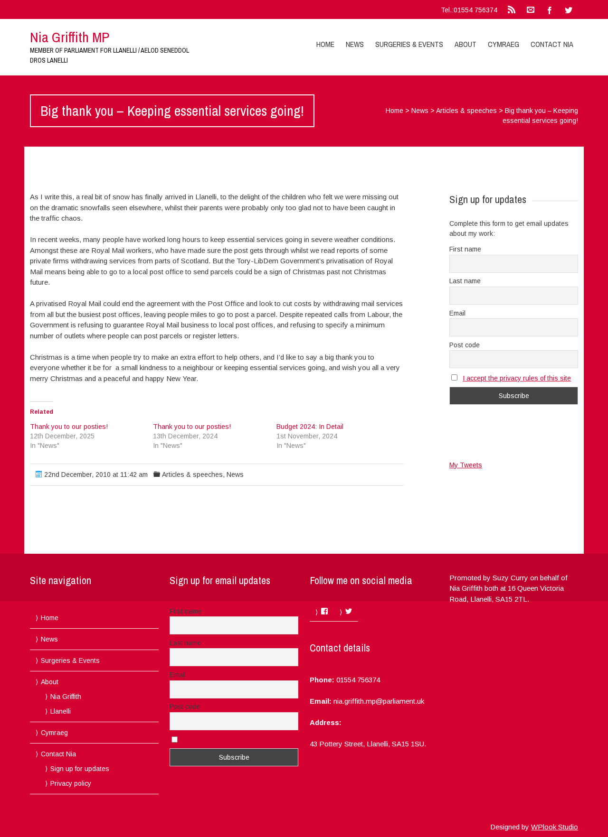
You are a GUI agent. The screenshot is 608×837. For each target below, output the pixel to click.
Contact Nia (552, 44)
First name (465, 249)
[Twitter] (568, 9)
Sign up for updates (79, 768)
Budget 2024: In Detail (309, 426)
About (465, 44)
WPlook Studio (554, 827)
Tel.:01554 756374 (469, 10)
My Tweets (465, 465)
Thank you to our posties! (69, 426)
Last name (465, 281)
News (355, 44)
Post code (464, 345)
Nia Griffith (65, 696)
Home (325, 44)
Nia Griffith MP (69, 37)
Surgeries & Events (409, 44)
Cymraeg (503, 44)
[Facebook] (549, 9)
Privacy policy (70, 783)
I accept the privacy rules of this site (517, 378)
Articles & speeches (466, 110)
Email (457, 313)
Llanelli (60, 711)
